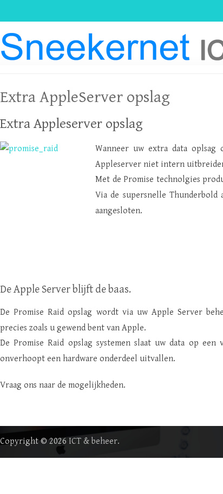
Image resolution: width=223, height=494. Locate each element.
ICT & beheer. (94, 441)
